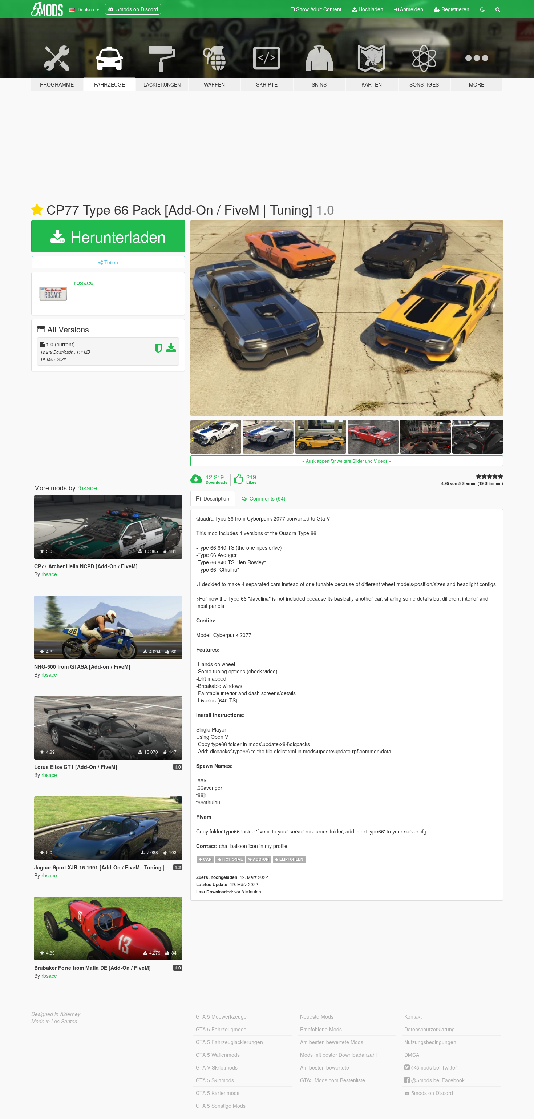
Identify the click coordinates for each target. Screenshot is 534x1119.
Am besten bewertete (324, 1067)
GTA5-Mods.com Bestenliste (332, 1080)
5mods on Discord (431, 1092)
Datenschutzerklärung (429, 1029)
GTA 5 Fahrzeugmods (221, 1029)
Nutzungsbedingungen (430, 1042)
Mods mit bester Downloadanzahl (338, 1054)
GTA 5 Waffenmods (218, 1054)
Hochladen (370, 9)
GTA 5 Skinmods (215, 1080)
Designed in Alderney (55, 1014)
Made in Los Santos (54, 1021)
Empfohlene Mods (321, 1029)
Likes (251, 482)
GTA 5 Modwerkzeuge (221, 1016)
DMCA (411, 1054)
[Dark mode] (482, 9)
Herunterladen (116, 236)
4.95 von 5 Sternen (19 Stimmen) (472, 483)
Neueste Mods (316, 1016)
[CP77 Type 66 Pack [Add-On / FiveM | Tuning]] (346, 318)
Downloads (216, 482)
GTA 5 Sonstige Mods (221, 1105)
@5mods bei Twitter (433, 1067)
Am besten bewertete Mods (331, 1042)
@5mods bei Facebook (437, 1080)
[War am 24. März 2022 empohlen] (37, 209)
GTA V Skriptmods (217, 1067)
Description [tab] (215, 498)
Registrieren (454, 9)
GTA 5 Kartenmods (217, 1092)
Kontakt (413, 1016)
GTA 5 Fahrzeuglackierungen (229, 1042)
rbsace (84, 282)
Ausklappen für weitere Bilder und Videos (347, 461)
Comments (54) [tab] (266, 498)
